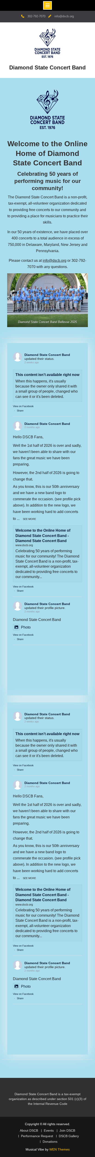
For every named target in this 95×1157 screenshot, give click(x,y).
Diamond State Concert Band (47, 67)
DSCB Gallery (69, 1136)
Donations (50, 1141)
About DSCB (29, 1130)
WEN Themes (59, 1149)
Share (20, 410)
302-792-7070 (36, 16)
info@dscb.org (64, 16)
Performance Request (37, 1136)
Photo (26, 627)
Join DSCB (67, 1130)
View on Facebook (23, 406)
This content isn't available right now (47, 375)
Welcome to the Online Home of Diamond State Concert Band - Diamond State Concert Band (42, 535)
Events (49, 1130)
